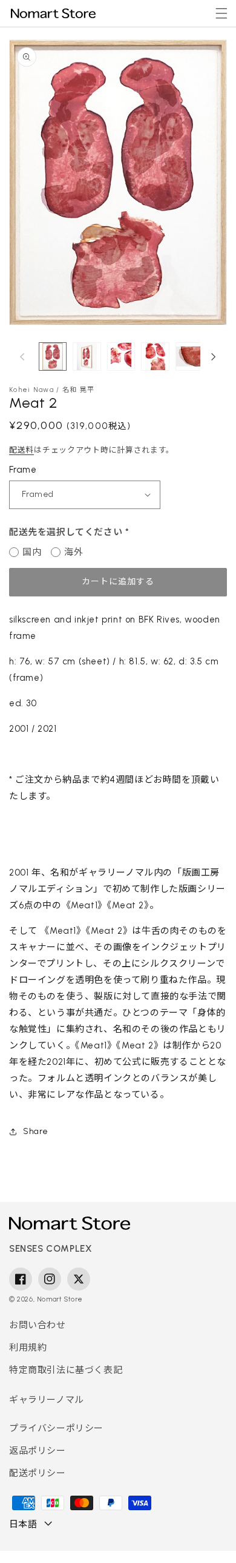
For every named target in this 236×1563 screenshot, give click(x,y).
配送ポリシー (37, 1473)
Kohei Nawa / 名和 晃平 (51, 390)
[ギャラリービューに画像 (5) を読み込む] (53, 356)
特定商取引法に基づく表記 (65, 1370)
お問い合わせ (37, 1325)
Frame (22, 469)
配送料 (21, 449)
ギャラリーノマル (46, 1399)
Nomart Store (60, 1299)
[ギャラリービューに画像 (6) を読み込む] (189, 356)
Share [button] (35, 1131)
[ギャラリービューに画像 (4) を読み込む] (121, 356)
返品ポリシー (37, 1450)
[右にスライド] (213, 356)
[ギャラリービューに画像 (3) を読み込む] (86, 356)
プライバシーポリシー (56, 1428)
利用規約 (28, 1347)
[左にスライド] (22, 356)
